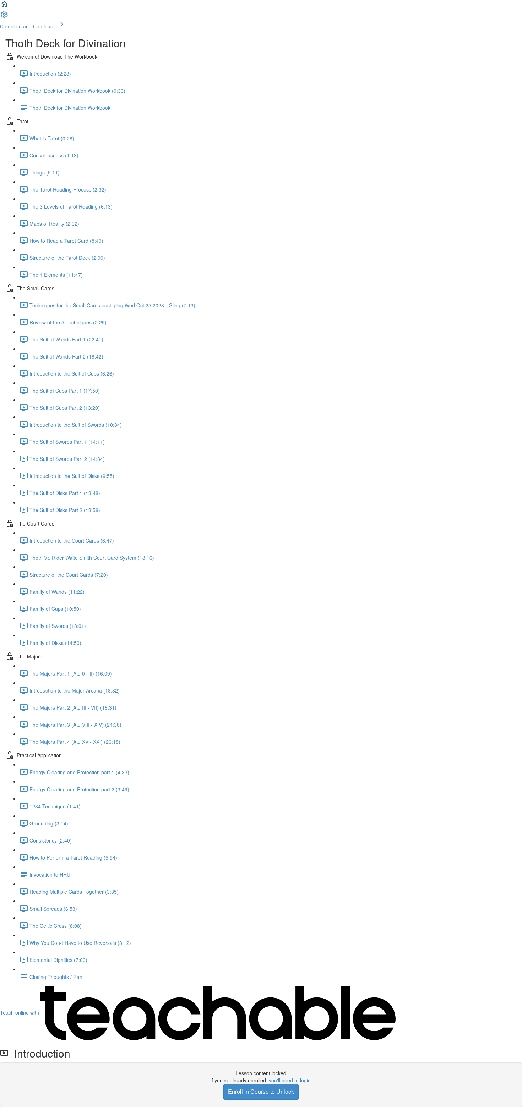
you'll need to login (290, 1080)
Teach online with (20, 1012)
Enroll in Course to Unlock (261, 1091)
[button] (4, 6)
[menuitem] (4, 16)
